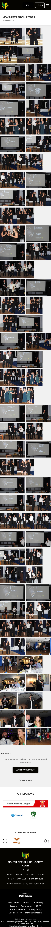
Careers (13, 906)
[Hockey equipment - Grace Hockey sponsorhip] (16, 841)
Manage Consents (33, 913)
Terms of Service (17, 909)
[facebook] (23, 870)
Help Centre (13, 902)
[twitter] (28, 870)
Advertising (37, 902)
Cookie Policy (15, 913)
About (26, 902)
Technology (26, 906)
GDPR (38, 906)
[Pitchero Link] (25, 896)
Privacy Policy (35, 909)
